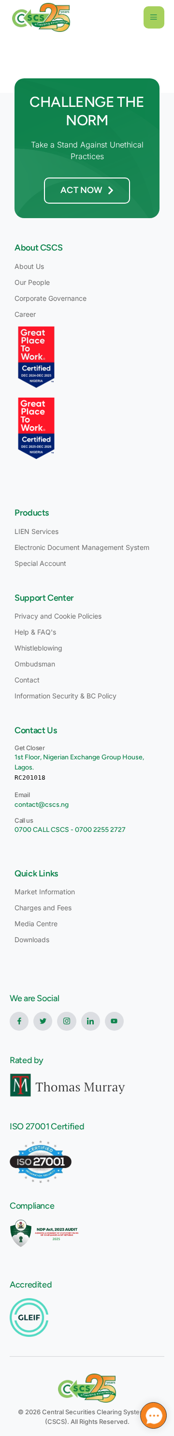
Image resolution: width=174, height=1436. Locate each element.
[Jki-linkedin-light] (90, 1021)
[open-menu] (154, 17)
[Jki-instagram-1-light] (66, 1021)
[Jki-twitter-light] (42, 1021)
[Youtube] (114, 1021)
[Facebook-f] (19, 1021)
